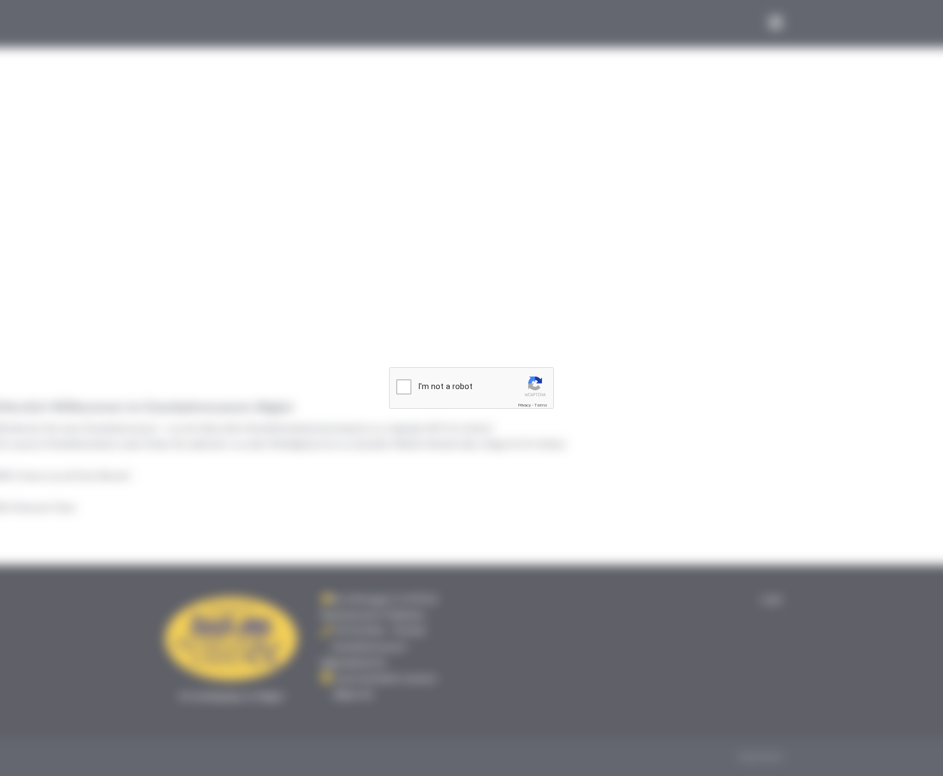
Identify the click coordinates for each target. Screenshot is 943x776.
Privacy (524, 405)
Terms (540, 405)
